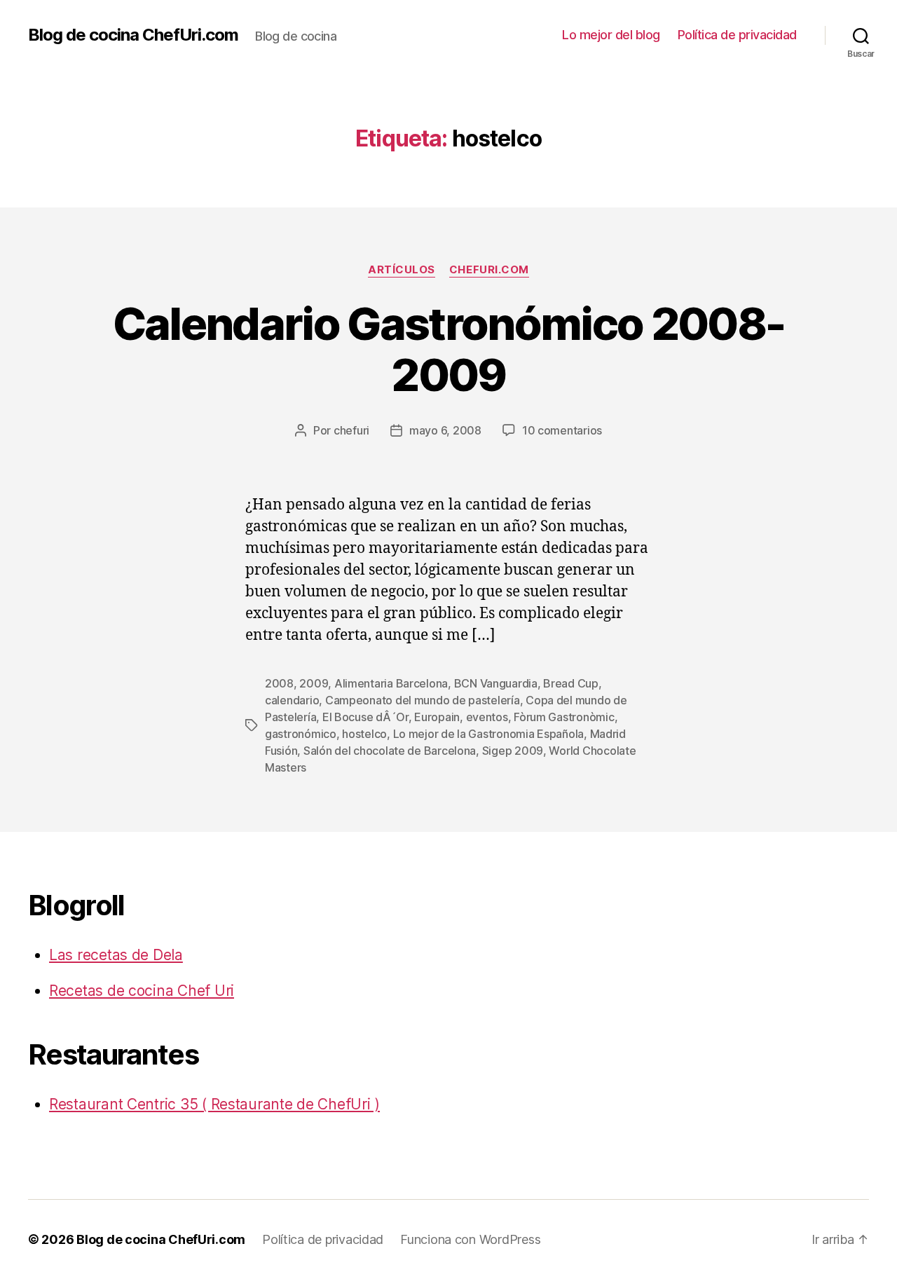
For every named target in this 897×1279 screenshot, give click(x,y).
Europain (437, 717)
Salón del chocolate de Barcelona (389, 751)
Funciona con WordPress (470, 1239)
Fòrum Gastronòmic (564, 717)
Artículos (401, 270)
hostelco (364, 734)
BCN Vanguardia (495, 683)
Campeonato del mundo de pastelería (422, 700)
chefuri (351, 430)
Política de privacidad (737, 34)
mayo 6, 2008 (445, 430)
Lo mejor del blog (611, 34)
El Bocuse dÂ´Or (365, 717)
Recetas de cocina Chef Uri (141, 990)
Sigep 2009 (512, 751)
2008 (279, 683)
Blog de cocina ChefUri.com (133, 35)
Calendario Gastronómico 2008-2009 (449, 349)
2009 (313, 683)
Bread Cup (570, 683)
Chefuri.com (489, 270)
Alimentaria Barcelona (391, 683)
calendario (292, 700)
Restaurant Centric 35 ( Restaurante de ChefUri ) (214, 1104)
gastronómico (300, 734)
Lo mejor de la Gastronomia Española (488, 734)
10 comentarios (562, 430)
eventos (487, 717)
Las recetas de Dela (116, 955)
